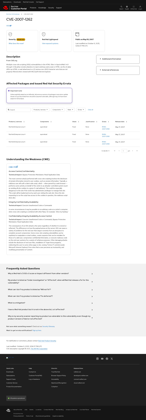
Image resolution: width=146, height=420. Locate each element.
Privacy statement (19, 416)
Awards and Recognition (58, 383)
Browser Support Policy (58, 375)
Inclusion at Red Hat (71, 409)
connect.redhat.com (80, 379)
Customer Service (11, 383)
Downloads (17, 2)
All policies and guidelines (43, 416)
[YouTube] (102, 359)
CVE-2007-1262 (28, 14)
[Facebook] (107, 359)
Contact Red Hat (48, 409)
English (127, 9)
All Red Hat (134, 9)
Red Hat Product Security (47, 341)
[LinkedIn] (97, 359)
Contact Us (32, 372)
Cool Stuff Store (84, 409)
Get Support (40, 2)
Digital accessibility (58, 416)
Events (31, 409)
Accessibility (55, 379)
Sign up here (37, 330)
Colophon (54, 386)
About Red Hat (18, 409)
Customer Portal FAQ (35, 375)
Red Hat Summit (96, 409)
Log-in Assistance (34, 379)
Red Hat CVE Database (12, 14)
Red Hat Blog (59, 409)
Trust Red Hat (55, 372)
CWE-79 (12, 167)
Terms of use (29, 416)
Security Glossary (48, 326)
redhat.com (77, 372)
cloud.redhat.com (79, 383)
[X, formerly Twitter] (112, 359)
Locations (38, 409)
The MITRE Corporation (39, 349)
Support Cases (10, 379)
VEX (8, 26)
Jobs (25, 409)
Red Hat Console (28, 2)
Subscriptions (7, 2)
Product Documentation (14, 386)
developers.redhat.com (81, 375)
